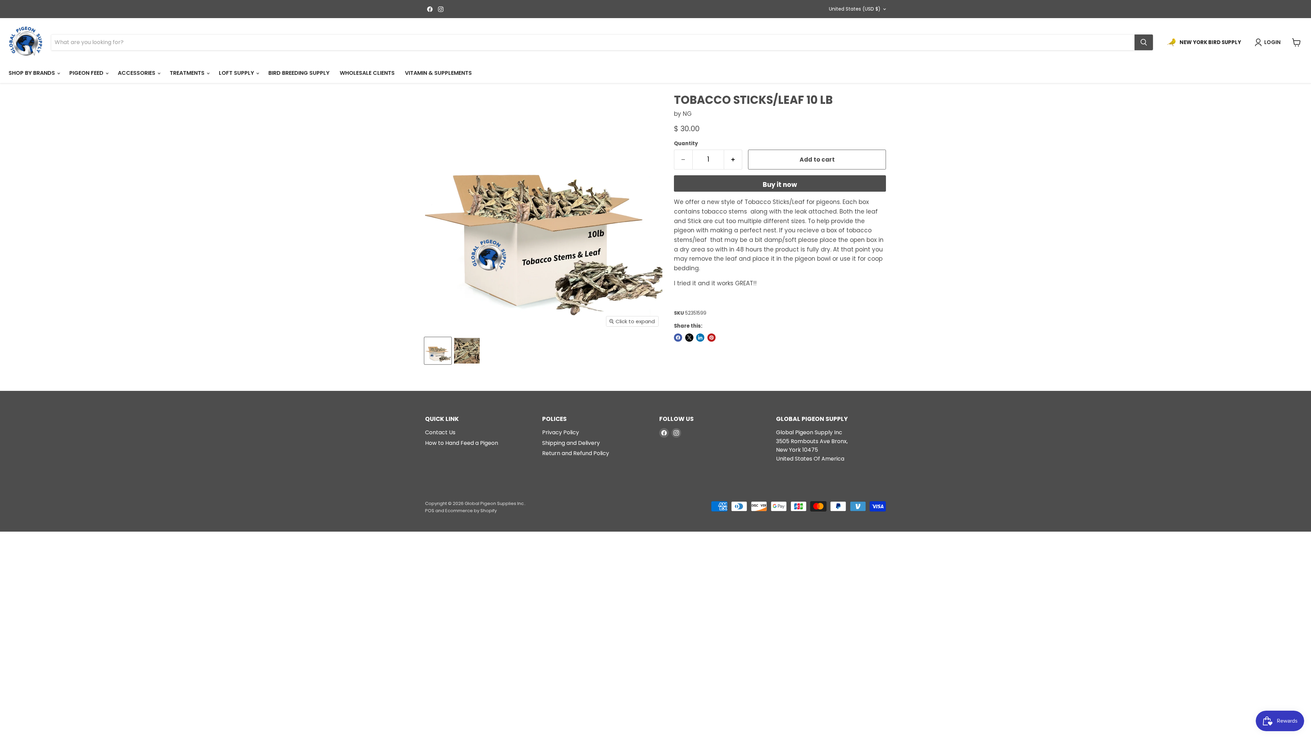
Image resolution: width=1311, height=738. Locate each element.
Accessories (137, 73)
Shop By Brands (32, 73)
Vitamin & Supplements (438, 73)
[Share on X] (689, 337)
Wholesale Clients (367, 73)
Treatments (188, 73)
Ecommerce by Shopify (471, 510)
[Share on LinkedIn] (700, 337)
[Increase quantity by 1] (733, 159)
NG (687, 114)
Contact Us (440, 432)
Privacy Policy (560, 432)
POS (429, 510)
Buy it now (780, 184)
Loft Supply (237, 73)
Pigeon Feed (87, 73)
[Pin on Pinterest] (711, 337)
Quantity (686, 143)
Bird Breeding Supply (298, 73)
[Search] (1143, 42)
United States (854, 8)
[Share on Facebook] (678, 337)
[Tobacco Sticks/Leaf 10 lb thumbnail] (437, 350)
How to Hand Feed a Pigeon (461, 443)
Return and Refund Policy (575, 453)
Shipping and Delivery (571, 443)
